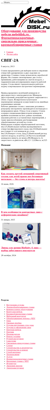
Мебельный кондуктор (16, 316)
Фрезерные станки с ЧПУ (17, 361)
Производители (13, 334)
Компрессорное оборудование (19, 309)
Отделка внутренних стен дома (20, 325)
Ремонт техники (13, 336)
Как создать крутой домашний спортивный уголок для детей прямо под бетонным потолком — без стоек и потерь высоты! (24, 176)
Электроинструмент (15, 368)
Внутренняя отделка (15, 305)
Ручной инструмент (15, 339)
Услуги (9, 357)
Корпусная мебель (14, 312)
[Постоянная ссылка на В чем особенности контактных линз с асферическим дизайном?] (21, 208)
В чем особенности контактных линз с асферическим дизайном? (21, 213)
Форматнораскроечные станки (19, 359)
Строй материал (13, 352)
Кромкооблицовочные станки (19, 314)
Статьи (9, 345)
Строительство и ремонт (17, 350)
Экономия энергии (14, 366)
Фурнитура (11, 363)
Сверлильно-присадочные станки (20, 343)
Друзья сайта (12, 54)
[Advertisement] (23, 277)
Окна (8, 321)
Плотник (10, 332)
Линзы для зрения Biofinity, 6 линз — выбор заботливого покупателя (21, 249)
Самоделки (11, 341)
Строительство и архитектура (19, 348)
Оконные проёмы (13, 323)
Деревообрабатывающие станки (20, 307)
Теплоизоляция (12, 354)
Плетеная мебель (13, 330)
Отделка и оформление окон (18, 327)
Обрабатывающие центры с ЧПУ (20, 318)
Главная (9, 52)
